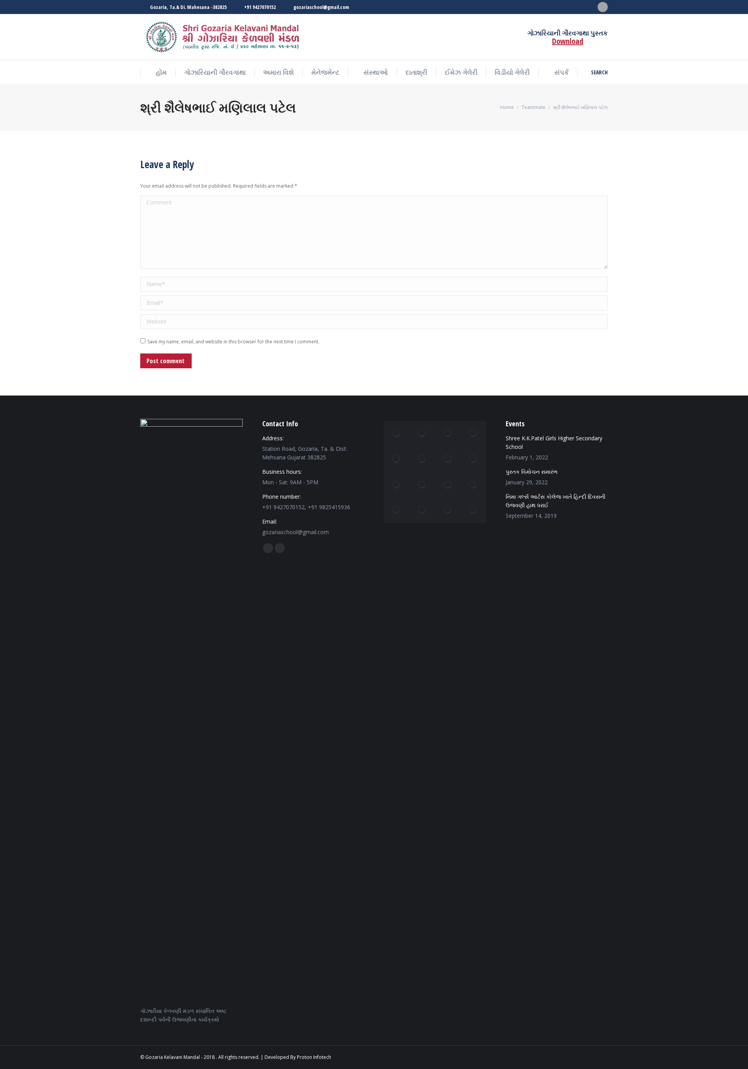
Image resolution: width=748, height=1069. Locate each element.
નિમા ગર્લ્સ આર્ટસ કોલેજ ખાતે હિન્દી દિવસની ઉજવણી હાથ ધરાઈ (555, 501)
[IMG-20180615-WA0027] (422, 510)
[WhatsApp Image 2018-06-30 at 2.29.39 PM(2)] (447, 459)
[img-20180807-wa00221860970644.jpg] (473, 510)
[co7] (396, 459)
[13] (422, 485)
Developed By (280, 1057)
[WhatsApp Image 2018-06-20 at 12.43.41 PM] (447, 485)
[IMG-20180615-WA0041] (422, 459)
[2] (473, 485)
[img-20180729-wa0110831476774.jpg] (473, 459)
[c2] (396, 485)
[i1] (422, 434)
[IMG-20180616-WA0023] (447, 510)
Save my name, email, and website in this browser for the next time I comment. (233, 341)
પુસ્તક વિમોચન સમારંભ (531, 471)
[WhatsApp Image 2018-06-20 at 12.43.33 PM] (396, 434)
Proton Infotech (314, 1057)
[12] (396, 510)
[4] (473, 434)
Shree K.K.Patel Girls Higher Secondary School (554, 442)
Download (567, 41)
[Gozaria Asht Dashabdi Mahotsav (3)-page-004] (447, 434)
